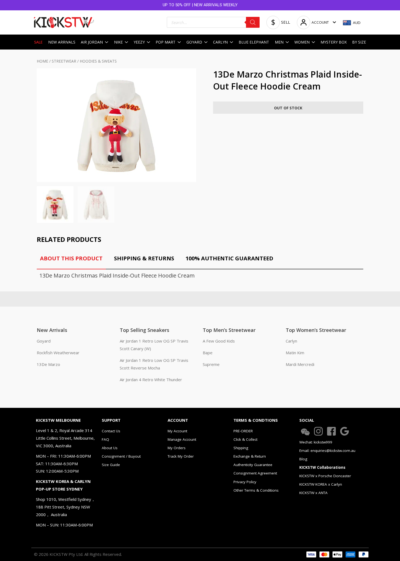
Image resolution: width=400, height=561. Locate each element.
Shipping (240, 447)
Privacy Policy (244, 481)
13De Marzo (48, 364)
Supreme (211, 364)
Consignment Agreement (255, 473)
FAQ (105, 439)
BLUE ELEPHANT (254, 42)
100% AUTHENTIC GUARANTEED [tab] (229, 258)
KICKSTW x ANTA (313, 492)
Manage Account (182, 439)
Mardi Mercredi (300, 364)
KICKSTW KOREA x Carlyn (320, 484)
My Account (177, 431)
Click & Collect (245, 439)
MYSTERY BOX (334, 42)
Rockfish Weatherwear (58, 352)
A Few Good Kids (219, 341)
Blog (303, 459)
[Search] (253, 22)
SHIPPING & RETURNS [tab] (144, 258)
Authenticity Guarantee (252, 464)
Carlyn (291, 341)
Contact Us (111, 431)
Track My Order (181, 456)
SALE (38, 42)
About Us (110, 447)
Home (42, 61)
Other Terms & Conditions (256, 490)
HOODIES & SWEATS (98, 61)
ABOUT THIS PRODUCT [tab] (71, 258)
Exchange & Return (249, 456)
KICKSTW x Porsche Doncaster (325, 475)
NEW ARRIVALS (61, 42)
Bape (208, 352)
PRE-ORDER (243, 431)
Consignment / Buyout (121, 456)
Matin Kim (295, 352)
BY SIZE (359, 42)
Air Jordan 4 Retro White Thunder (151, 379)
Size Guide (111, 464)
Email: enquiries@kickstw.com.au (327, 450)
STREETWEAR (64, 61)
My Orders (177, 447)
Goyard (44, 341)
